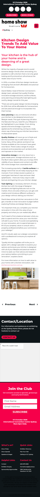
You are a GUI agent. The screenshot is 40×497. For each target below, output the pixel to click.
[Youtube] (22, 9)
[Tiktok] (28, 9)
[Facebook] (11, 9)
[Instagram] (17, 9)
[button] (36, 26)
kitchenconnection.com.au (11, 265)
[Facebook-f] (11, 437)
